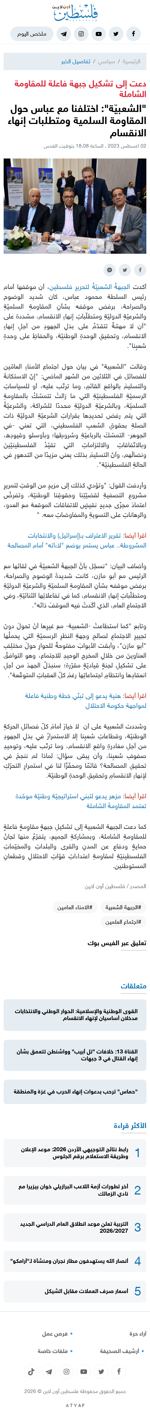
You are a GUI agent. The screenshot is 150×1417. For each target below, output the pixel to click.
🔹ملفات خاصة (56, 1351)
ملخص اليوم (31, 33)
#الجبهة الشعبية (123, 907)
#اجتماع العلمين (123, 922)
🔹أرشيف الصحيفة (123, 1351)
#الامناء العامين (75, 907)
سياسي (106, 61)
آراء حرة (138, 1334)
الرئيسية (132, 61)
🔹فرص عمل (58, 1334)
